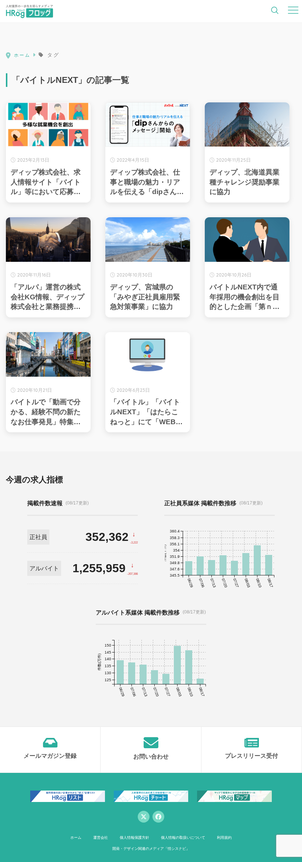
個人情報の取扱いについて (183, 837)
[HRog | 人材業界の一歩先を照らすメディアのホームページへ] (29, 11)
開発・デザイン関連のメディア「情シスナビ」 (151, 849)
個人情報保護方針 (134, 837)
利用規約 (224, 837)
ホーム (75, 837)
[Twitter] (144, 817)
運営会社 (100, 837)
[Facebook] (158, 817)
